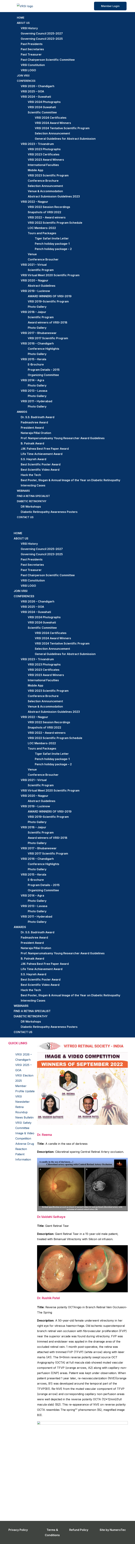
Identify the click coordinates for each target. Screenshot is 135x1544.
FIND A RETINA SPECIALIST (33, 495)
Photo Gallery (37, 306)
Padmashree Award (34, 422)
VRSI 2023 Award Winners (46, 159)
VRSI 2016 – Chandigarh (37, 343)
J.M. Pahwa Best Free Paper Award (45, 448)
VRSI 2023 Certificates (43, 154)
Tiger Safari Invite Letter (52, 238)
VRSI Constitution (33, 65)
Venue (32, 254)
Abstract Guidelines (41, 285)
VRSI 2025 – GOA (32, 91)
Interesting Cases (33, 485)
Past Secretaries (32, 49)
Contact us (25, 517)
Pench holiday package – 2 (53, 249)
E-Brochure (36, 364)
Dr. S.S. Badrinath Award (37, 417)
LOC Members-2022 (42, 228)
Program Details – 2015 (44, 369)
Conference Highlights (43, 348)
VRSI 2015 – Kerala (33, 359)
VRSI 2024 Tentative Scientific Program (62, 128)
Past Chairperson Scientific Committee (48, 59)
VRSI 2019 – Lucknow (35, 291)
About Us (23, 22)
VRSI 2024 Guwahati (42, 107)
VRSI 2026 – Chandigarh (37, 86)
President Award (32, 427)
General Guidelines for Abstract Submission (65, 138)
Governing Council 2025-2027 (42, 33)
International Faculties (43, 165)
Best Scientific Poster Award (40, 464)
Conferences (26, 80)
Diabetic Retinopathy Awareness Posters (49, 512)
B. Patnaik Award (32, 443)
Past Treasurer (31, 54)
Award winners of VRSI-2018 (47, 322)
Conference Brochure (43, 180)
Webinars (23, 490)
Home (20, 17)
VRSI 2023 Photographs (44, 149)
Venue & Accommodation (45, 191)
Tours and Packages (42, 233)
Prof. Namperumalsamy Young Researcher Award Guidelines (63, 438)
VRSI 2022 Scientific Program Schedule (55, 222)
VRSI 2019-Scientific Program (48, 301)
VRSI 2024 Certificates (50, 117)
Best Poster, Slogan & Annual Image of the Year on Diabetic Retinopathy (70, 480)
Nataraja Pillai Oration (36, 433)
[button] (67, 525)
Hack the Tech (31, 475)
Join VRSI (23, 75)
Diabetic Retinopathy (31, 501)
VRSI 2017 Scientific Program (48, 338)
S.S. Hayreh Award (33, 459)
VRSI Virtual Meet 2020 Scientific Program (50, 275)
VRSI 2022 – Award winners (47, 217)
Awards (22, 411)
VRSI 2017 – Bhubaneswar (39, 333)
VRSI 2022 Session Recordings (49, 207)
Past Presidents (32, 44)
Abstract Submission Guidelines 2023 (54, 196)
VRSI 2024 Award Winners (53, 123)
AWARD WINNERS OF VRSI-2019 (50, 296)
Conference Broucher (43, 259)
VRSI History (29, 28)
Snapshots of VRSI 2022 (44, 212)
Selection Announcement (52, 133)
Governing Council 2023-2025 (42, 38)
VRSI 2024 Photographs (44, 102)
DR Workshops (31, 506)
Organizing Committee (43, 375)
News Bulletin (24, 1117)
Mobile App (35, 170)
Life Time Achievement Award (41, 454)
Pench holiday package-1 (52, 243)
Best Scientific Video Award (40, 469)
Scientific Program (41, 270)
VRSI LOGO (28, 70)
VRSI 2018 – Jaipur (33, 312)
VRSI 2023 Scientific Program (48, 175)
